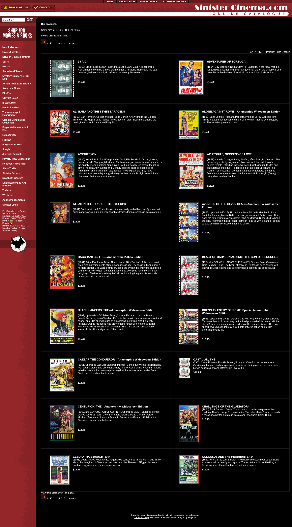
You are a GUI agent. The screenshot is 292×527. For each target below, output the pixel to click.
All (72, 30)
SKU (260, 52)
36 (61, 30)
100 (67, 30)
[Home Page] (110, 2)
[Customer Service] (174, 2)
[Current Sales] (126, 2)
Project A (191, 517)
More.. (65, 36)
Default (286, 52)
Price (278, 52)
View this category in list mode (57, 493)
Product (270, 52)
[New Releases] (148, 2)
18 (57, 30)
